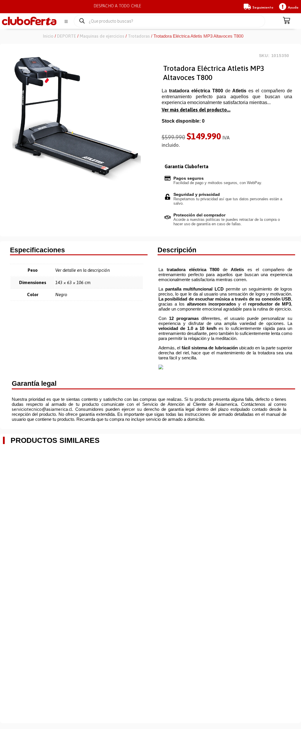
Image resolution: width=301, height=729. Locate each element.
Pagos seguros (188, 178)
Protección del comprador (199, 215)
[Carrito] (286, 21)
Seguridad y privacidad (196, 194)
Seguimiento (262, 7)
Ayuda (293, 7)
